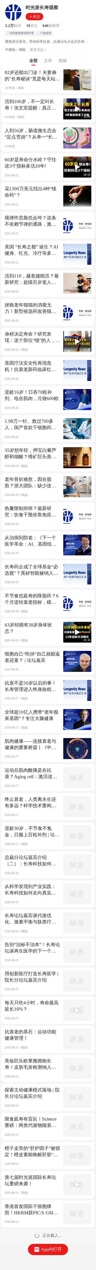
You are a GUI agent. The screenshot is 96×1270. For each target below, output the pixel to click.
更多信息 (37, 50)
